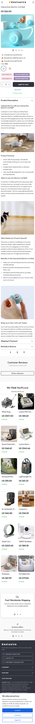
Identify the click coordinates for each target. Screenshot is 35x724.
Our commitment (7, 692)
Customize (17, 715)
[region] (17, 708)
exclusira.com (6, 682)
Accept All (17, 710)
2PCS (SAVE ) (6, 74)
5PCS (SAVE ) (6, 78)
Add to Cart (23, 84)
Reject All (17, 720)
